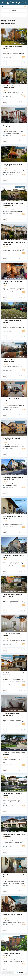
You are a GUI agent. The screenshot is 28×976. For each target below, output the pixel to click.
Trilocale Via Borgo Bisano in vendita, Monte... (13, 478)
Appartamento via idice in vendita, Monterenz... (11, 714)
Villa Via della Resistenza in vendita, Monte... (12, 165)
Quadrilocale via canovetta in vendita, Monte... (13, 126)
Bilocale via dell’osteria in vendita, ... (12, 635)
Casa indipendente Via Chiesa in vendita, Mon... (14, 243)
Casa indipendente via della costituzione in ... (12, 595)
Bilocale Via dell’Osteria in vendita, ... (12, 322)
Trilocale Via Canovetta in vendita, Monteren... (12, 87)
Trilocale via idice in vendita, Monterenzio (12, 517)
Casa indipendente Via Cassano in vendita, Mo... (13, 204)
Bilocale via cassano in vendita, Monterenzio (13, 556)
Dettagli (22, 55)
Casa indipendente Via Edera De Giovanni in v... (14, 674)
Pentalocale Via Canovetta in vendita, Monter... (13, 361)
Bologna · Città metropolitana (16, 43)
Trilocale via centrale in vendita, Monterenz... (14, 876)
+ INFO (23, 57)
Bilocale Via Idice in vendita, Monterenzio (12, 48)
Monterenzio (6, 43)
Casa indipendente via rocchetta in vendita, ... (14, 754)
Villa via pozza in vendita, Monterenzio (11, 954)
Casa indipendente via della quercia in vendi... (12, 915)
